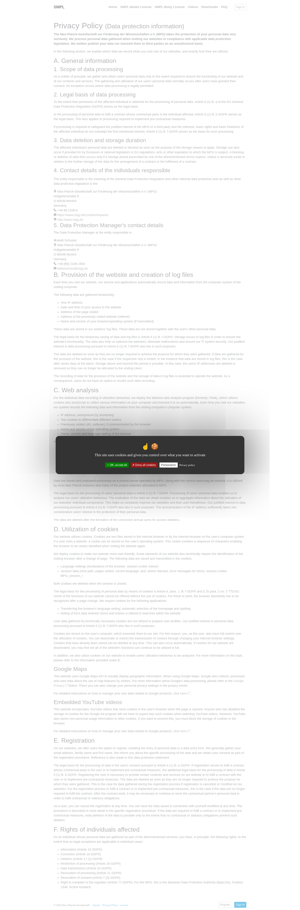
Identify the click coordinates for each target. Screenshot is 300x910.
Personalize (168, 465)
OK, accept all (118, 465)
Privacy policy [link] (187, 465)
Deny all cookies (145, 465)
